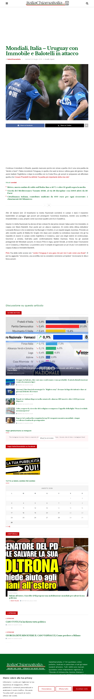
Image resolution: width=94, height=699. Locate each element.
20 (47, 513)
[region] (47, 686)
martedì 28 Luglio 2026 (29, 600)
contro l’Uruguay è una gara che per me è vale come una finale (59, 253)
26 (35, 517)
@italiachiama (48, 438)
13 (47, 508)
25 (23, 517)
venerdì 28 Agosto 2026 (16, 373)
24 (12, 517)
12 (35, 508)
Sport (52, 59)
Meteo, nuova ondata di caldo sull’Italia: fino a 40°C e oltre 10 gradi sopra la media (46, 187)
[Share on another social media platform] (86, 125)
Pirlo (8, 253)
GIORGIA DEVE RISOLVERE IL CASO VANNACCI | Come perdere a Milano (43, 635)
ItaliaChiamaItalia (14, 59)
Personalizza (46, 689)
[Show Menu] (7, 3)
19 (35, 513)
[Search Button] (87, 3)
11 (23, 508)
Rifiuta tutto (63, 689)
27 (47, 517)
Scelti (47, 59)
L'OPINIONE (10, 618)
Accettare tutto (82, 689)
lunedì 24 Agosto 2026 (14, 624)
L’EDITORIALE (13, 593)
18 (23, 513)
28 (59, 517)
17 (11, 513)
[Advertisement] (47, 26)
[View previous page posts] (45, 205)
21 (58, 513)
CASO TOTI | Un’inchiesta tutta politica (26, 622)
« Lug (8, 526)
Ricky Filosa (15, 600)
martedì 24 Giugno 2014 (33, 59)
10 (11, 508)
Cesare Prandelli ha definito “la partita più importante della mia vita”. (42, 177)
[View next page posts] (49, 205)
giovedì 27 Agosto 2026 (25, 423)
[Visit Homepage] (47, 3)
